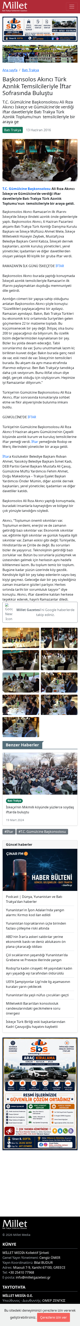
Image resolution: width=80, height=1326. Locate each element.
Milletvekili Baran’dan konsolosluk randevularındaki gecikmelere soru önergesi (33, 1008)
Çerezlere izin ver (53, 1317)
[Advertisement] (40, 1183)
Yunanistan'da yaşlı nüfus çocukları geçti (37, 995)
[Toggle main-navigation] (72, 6)
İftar (34, 441)
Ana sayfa (9, 70)
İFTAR (60, 266)
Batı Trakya (30, 70)
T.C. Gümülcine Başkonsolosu (26, 188)
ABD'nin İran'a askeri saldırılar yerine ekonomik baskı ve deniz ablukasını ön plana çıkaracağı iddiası (36, 941)
